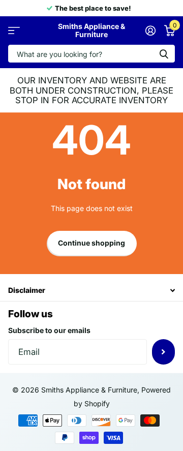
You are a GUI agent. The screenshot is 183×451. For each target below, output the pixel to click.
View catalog (14, 30)
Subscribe (163, 352)
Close (91, 290)
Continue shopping (91, 242)
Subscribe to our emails (49, 330)
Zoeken (163, 54)
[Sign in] (150, 30)
